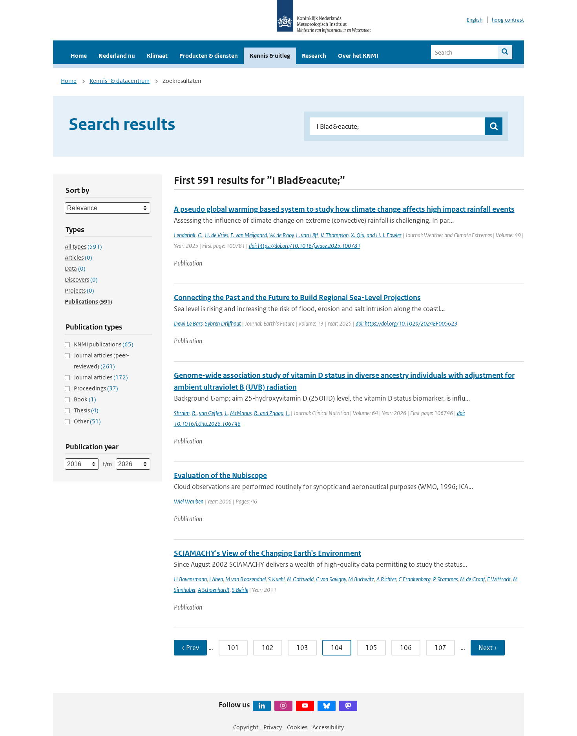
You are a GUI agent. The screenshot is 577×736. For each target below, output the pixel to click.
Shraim (182, 413)
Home (79, 55)
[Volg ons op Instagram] (283, 705)
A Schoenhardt (214, 589)
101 (233, 647)
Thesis (86, 410)
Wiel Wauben (188, 501)
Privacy (272, 727)
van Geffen (210, 413)
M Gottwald (300, 579)
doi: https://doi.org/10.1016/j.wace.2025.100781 (304, 245)
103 (302, 647)
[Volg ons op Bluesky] (326, 705)
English (474, 19)
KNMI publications (103, 344)
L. (288, 413)
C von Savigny (331, 579)
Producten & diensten (208, 55)
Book (85, 399)
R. (194, 413)
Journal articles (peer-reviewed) (101, 361)
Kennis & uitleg (270, 55)
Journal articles (101, 377)
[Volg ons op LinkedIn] (261, 705)
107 (440, 647)
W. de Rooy (281, 235)
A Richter (386, 579)
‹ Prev (190, 647)
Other (87, 421)
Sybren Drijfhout (223, 323)
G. (200, 235)
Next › (487, 647)
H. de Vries (216, 235)
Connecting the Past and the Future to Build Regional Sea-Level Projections (297, 297)
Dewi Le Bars (188, 323)
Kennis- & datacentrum (119, 80)
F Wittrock (499, 579)
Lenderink (184, 235)
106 (406, 647)
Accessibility (328, 727)
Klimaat (157, 55)
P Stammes (445, 579)
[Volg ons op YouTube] (305, 705)
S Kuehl (276, 579)
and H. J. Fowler (384, 235)
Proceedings (96, 388)
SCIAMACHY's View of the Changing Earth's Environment (267, 553)
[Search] (505, 52)
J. (226, 413)
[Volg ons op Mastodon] (348, 705)
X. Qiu (357, 235)
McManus (241, 413)
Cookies (297, 727)
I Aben (216, 579)
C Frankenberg (414, 579)
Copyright (245, 727)
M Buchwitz (361, 579)
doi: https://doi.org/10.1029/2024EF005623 (406, 323)
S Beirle (240, 589)
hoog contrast (508, 19)
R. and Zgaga (268, 413)
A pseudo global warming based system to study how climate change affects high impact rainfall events (344, 209)
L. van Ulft (307, 235)
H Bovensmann (190, 579)
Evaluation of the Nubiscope (220, 475)
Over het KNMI (358, 55)
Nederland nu (117, 55)
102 (268, 647)
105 (371, 647)
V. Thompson (335, 235)
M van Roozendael (245, 579)
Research (314, 55)
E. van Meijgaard (248, 235)
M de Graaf (472, 579)
